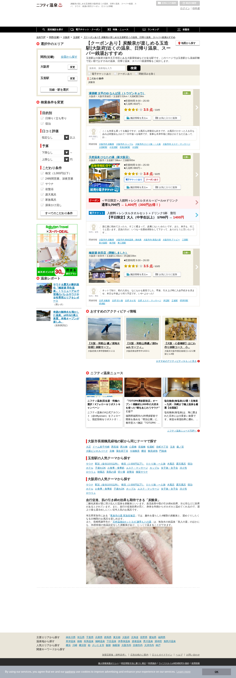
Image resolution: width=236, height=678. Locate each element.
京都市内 (138, 645)
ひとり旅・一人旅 (156, 463)
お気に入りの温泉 (167, 3)
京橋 (112, 451)
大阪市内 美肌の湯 (152, 240)
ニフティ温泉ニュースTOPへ (182, 430)
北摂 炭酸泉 (104, 300)
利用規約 (152, 663)
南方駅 (112, 243)
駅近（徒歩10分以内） (107, 463)
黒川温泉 (148, 641)
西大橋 (124, 446)
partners (70, 671)
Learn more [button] (184, 671)
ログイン (185, 8)
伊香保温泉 (124, 641)
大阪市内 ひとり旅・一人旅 (148, 144)
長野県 (143, 637)
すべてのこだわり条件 (59, 213)
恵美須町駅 (125, 147)
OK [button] (216, 671)
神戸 (158, 645)
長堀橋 (141, 446)
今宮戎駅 (113, 147)
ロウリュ (91, 471)
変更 (72, 67)
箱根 (79, 641)
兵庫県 (98, 637)
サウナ (89, 463)
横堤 (143, 451)
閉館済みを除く (147, 73)
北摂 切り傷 (117, 300)
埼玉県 (80, 637)
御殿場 (116, 645)
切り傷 (121, 471)
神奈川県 (70, 637)
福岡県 (161, 637)
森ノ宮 (180, 446)
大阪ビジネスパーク (97, 451)
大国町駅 (103, 147)
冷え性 (183, 467)
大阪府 (125, 637)
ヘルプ (179, 655)
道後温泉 (136, 641)
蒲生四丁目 (122, 451)
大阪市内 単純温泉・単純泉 (128, 240)
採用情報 (195, 663)
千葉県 (89, 637)
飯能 (108, 645)
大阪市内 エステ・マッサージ (176, 144)
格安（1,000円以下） (132, 463)
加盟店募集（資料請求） (114, 655)
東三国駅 (122, 243)
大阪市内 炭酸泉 (106, 144)
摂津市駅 (184, 300)
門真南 (163, 451)
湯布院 (158, 641)
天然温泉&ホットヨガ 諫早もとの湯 (132, 521)
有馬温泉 (88, 641)
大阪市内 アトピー (171, 240)
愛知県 (152, 637)
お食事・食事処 (115, 467)
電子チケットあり (101, 73)
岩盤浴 (130, 471)
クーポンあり (125, 73)
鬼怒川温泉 (170, 641)
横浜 (68, 645)
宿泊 (190, 463)
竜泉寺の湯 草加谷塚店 (122, 515)
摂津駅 (102, 303)
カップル (154, 467)
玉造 (172, 446)
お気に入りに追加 (168, 118)
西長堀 (115, 446)
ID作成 (196, 8)
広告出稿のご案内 (139, 655)
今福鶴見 (135, 451)
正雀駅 (175, 300)
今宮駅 (135, 147)
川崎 (74, 645)
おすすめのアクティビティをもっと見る (176, 361)
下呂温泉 (111, 641)
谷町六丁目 (162, 446)
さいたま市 (98, 645)
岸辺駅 (166, 300)
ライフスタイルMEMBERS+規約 (174, 663)
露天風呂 (181, 463)
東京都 (116, 637)
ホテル (89, 467)
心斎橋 (132, 446)
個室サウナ (142, 471)
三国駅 (185, 240)
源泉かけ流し (53, 205)
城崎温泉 (100, 641)
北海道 (134, 637)
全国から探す (69, 56)
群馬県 (107, 637)
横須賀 (82, 645)
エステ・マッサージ (137, 467)
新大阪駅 (103, 243)
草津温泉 (70, 641)
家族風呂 (50, 199)
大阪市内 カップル (124, 144)
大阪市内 (126, 645)
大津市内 (149, 645)
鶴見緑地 (153, 451)
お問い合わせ (193, 655)
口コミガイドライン (162, 655)
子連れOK (100, 467)
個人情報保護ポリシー (108, 663)
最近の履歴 (190, 3)
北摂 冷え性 (130, 300)
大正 (88, 446)
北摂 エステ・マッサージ (149, 300)
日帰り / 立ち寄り (56, 118)
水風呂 (170, 463)
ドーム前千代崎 (101, 446)
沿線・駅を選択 (59, 89)
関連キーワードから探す (50, 649)
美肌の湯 (111, 471)
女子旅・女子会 (169, 467)
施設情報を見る (138, 118)
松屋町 (150, 446)
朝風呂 (101, 471)
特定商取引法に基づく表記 (133, 663)
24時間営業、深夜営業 (59, 178)
